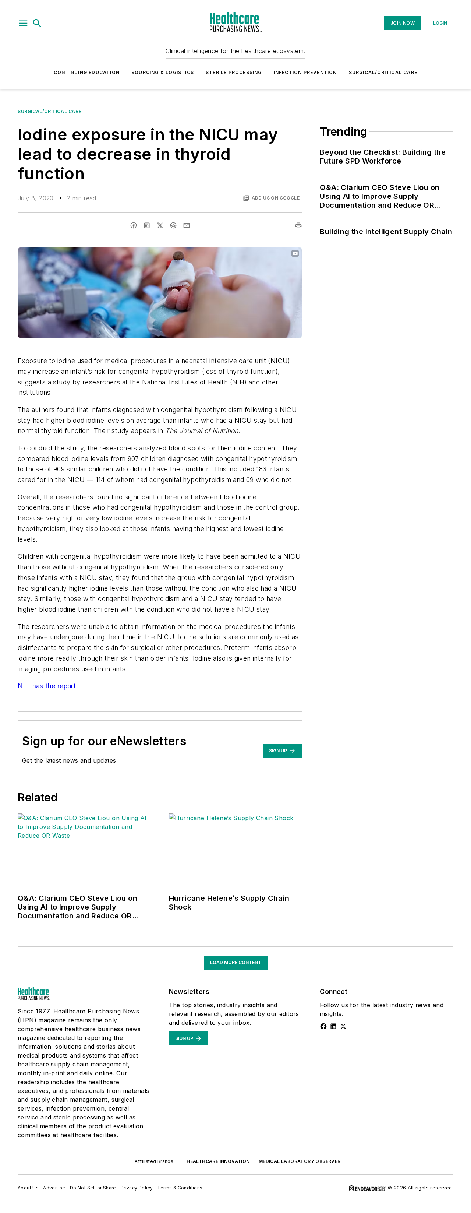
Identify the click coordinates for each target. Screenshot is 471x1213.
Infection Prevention (305, 72)
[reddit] (173, 225)
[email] (186, 225)
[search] (37, 23)
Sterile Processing (234, 72)
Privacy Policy (137, 1188)
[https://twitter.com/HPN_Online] (343, 1026)
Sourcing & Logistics (162, 72)
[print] (298, 225)
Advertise (54, 1188)
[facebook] (133, 225)
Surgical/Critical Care (383, 72)
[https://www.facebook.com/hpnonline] (323, 1026)
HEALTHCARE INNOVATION (218, 1161)
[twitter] (160, 225)
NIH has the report (47, 686)
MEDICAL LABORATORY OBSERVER (300, 1161)
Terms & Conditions (179, 1188)
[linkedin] (146, 225)
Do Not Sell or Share (93, 1188)
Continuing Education (87, 72)
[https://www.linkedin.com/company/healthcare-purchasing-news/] (333, 1026)
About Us (28, 1188)
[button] (23, 23)
